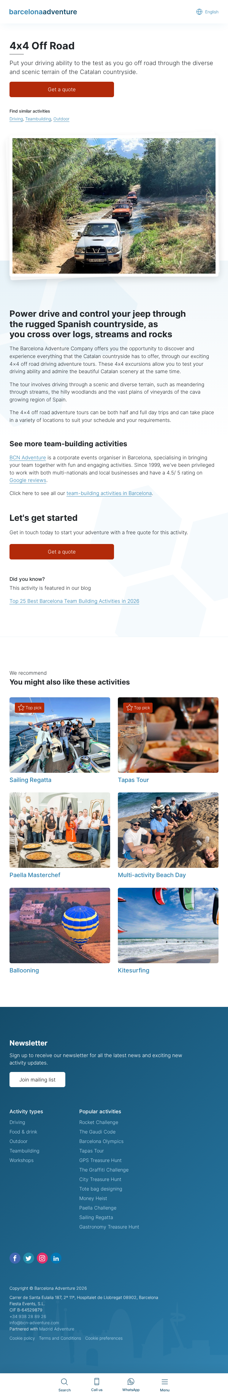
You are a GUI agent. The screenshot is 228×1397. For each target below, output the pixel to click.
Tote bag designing (100, 1189)
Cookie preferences (104, 1338)
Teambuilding (38, 118)
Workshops (22, 1160)
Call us (96, 1389)
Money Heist (93, 1198)
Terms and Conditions (60, 1338)
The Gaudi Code (97, 1132)
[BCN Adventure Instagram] (42, 1258)
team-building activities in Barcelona (109, 493)
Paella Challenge (97, 1208)
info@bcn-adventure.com (34, 1322)
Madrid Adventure (56, 1328)
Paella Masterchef (35, 875)
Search (64, 1390)
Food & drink (23, 1132)
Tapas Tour (133, 779)
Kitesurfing (133, 970)
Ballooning (24, 970)
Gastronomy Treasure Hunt (109, 1227)
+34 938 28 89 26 (28, 1316)
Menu (165, 1390)
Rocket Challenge (98, 1122)
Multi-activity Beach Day (152, 875)
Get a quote (62, 89)
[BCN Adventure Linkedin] (55, 1258)
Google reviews (28, 480)
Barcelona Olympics (101, 1141)
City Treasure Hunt (100, 1179)
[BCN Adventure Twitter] (28, 1258)
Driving (16, 118)
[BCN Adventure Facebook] (15, 1258)
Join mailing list (37, 1079)
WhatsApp (131, 1389)
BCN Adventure (28, 457)
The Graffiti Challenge (104, 1170)
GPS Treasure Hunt (100, 1160)
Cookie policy (22, 1338)
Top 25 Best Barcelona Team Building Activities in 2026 (74, 601)
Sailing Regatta (30, 779)
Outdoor (61, 118)
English (211, 11)
